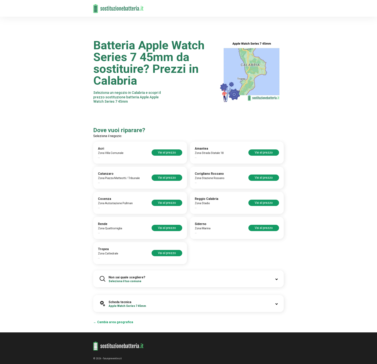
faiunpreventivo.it (112, 358)
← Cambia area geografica (113, 322)
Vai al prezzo (167, 152)
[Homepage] (118, 6)
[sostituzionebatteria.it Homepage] (118, 346)
